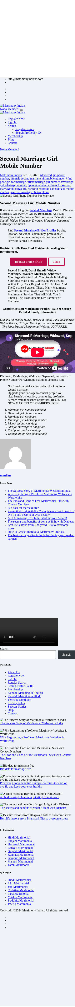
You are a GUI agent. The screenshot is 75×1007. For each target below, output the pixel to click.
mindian (5, 475)
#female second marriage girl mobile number (37, 178)
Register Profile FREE (28, 261)
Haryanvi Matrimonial (21, 844)
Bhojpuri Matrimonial (21, 858)
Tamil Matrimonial (19, 865)
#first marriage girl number (44, 182)
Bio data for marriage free (23, 507)
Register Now (16, 118)
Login (56, 261)
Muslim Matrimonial (20, 897)
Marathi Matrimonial (20, 861)
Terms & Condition (19, 699)
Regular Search (24, 129)
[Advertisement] (37, 37)
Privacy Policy (16, 703)
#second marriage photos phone (30, 192)
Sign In (12, 122)
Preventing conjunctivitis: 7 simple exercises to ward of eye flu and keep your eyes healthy (41, 513)
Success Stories (17, 706)
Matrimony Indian (11, 175)
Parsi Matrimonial (18, 893)
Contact (12, 142)
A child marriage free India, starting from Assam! (37, 518)
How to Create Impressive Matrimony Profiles (36, 531)
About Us (14, 672)
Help (11, 710)
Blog (11, 139)
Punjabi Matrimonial (20, 841)
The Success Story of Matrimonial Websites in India (39, 490)
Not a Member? (9, 109)
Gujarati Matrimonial (20, 851)
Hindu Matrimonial (19, 880)
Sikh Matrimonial (18, 883)
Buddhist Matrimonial (21, 900)
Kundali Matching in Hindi (24, 696)
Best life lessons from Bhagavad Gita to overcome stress (34, 818)
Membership (15, 136)
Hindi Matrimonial (19, 837)
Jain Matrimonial (18, 886)
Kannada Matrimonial (21, 854)
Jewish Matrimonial (20, 904)
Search (12, 125)
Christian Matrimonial (21, 890)
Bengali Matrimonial (20, 847)
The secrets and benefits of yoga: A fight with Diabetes (41, 521)
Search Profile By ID (28, 132)
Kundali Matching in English (25, 692)
